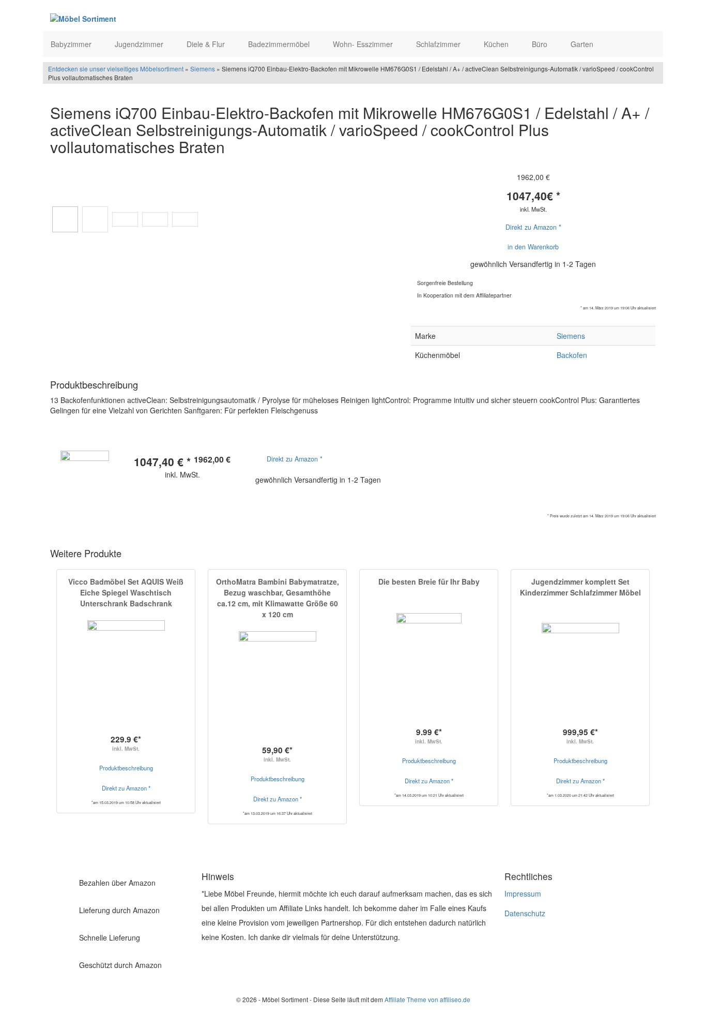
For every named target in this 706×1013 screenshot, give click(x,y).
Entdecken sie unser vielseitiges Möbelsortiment (116, 68)
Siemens (202, 68)
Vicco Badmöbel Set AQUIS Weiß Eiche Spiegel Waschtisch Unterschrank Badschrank (125, 592)
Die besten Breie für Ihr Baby (429, 581)
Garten (583, 44)
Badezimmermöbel (280, 44)
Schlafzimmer (439, 44)
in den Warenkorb (533, 246)
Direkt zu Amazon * (533, 227)
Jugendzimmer (140, 44)
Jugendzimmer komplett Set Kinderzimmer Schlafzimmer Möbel (580, 587)
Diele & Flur (207, 44)
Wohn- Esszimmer (364, 44)
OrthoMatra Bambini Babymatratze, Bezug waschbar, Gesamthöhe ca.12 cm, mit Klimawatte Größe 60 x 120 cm (277, 597)
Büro (540, 44)
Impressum (522, 893)
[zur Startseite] (176, 18)
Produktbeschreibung (126, 768)
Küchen (497, 44)
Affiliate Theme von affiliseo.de (427, 999)
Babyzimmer (72, 44)
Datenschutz (524, 913)
